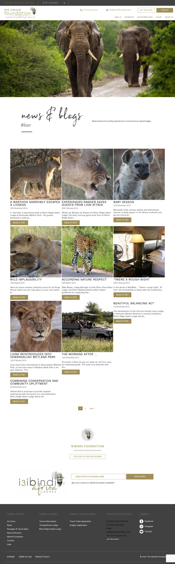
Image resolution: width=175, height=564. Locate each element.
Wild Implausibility (26, 282)
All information (113, 542)
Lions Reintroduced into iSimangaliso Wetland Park (32, 358)
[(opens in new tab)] (87, 437)
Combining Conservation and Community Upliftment (34, 385)
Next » (92, 411)
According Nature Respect (84, 282)
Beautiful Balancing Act (134, 306)
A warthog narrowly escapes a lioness (35, 206)
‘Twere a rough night (132, 282)
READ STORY (20, 226)
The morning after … (79, 357)
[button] (100, 8)
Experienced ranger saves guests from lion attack (84, 206)
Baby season (124, 205)
